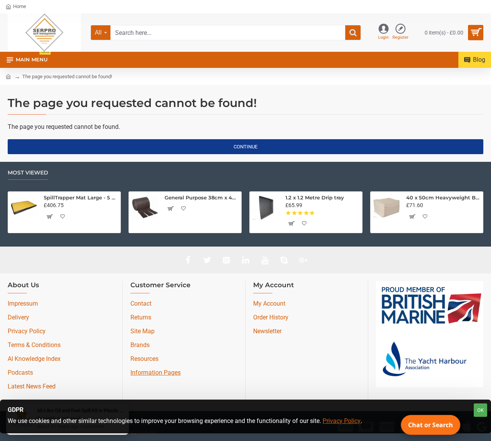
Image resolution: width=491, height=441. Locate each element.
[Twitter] (207, 260)
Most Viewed (28, 172)
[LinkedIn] (245, 260)
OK (480, 410)
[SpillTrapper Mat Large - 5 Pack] (24, 207)
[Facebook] (188, 260)
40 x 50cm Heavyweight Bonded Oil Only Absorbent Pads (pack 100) (443, 197)
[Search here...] (353, 32)
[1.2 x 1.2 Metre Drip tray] (265, 207)
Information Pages (155, 372)
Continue (245, 147)
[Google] (303, 260)
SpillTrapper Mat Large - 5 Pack (81, 197)
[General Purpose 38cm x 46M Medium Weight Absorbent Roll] (145, 207)
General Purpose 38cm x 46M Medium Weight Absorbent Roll (202, 197)
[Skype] (284, 260)
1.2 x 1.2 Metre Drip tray (314, 197)
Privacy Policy (342, 421)
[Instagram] (226, 260)
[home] (8, 76)
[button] (49, 216)
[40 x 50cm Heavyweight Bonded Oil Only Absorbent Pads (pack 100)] (386, 207)
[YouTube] (264, 260)
